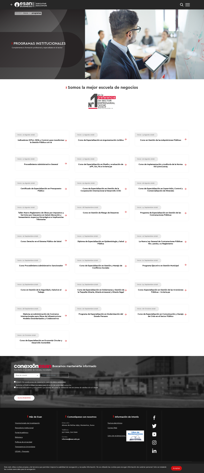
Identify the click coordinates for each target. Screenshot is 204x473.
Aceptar (176, 468)
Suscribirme (24, 398)
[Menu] (187, 4)
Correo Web (112, 428)
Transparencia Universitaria (25, 447)
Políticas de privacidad (23, 442)
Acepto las (41, 382)
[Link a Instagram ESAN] (154, 442)
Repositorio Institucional (24, 428)
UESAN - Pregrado (22, 451)
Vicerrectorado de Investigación (27, 423)
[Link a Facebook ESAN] (154, 417)
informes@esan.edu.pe (71, 439)
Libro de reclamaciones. (117, 436)
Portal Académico (21, 432)
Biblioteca (19, 437)
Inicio (25, 13)
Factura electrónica (115, 423)
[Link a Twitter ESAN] (154, 426)
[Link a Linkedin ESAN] (154, 450)
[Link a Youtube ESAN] (154, 434)
